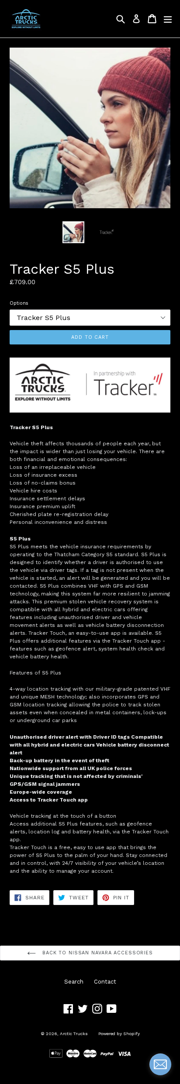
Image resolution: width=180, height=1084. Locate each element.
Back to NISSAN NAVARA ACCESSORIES (96, 953)
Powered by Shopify (119, 1033)
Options (19, 303)
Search (73, 981)
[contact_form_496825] (160, 1064)
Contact (105, 981)
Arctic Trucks (74, 1033)
